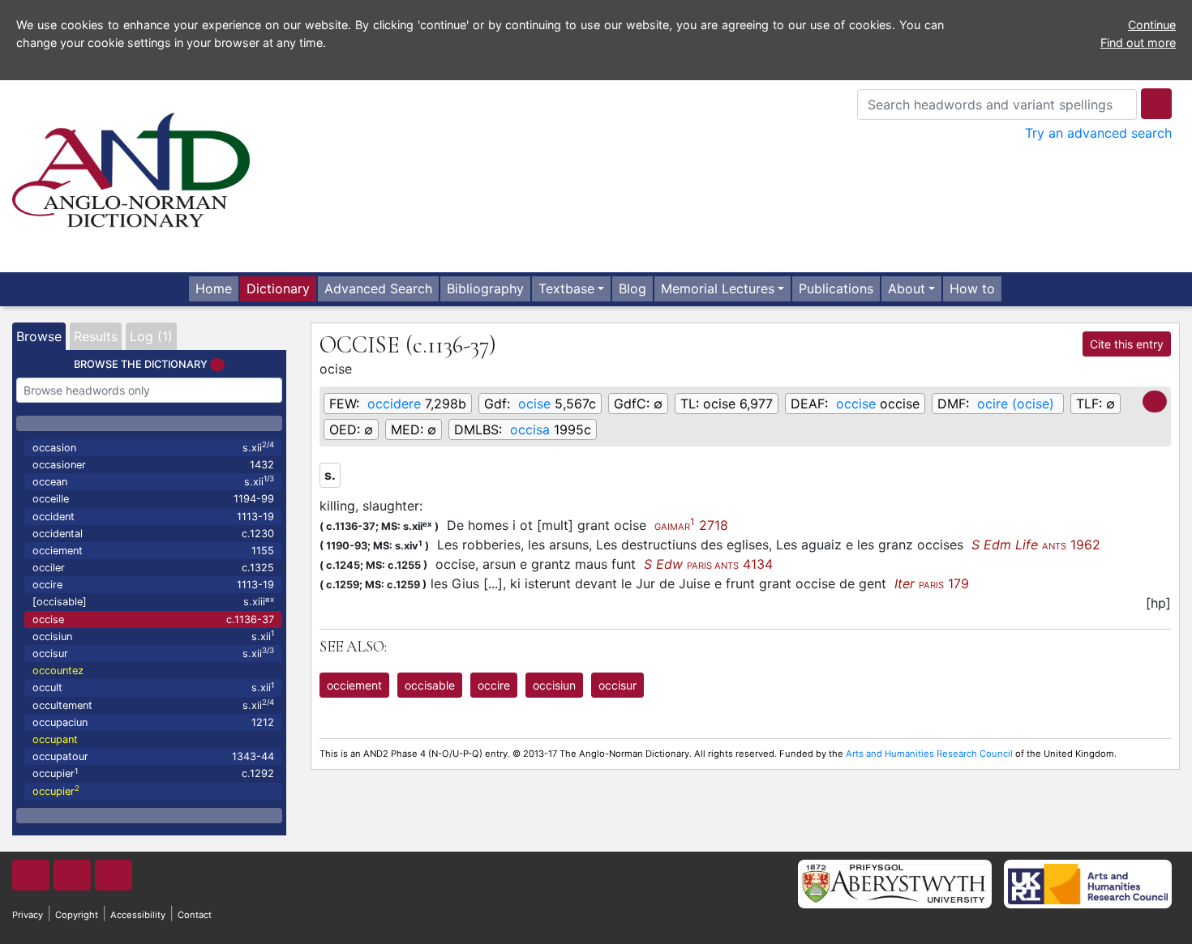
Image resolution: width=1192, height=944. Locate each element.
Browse (39, 336)
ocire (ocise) (1015, 403)
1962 (1035, 544)
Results (96, 336)
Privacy (27, 915)
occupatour (153, 756)
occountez (58, 670)
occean (153, 481)
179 (931, 583)
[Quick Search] (1156, 103)
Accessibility (137, 915)
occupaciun (153, 722)
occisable (430, 685)
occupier (153, 773)
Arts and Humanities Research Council (929, 753)
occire (153, 585)
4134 (708, 564)
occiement (153, 551)
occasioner (153, 465)
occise (153, 619)
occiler (153, 568)
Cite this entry (1127, 344)
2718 (691, 525)
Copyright (76, 915)
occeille (153, 499)
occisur (153, 653)
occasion (153, 447)
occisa (530, 429)
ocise (534, 403)
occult (153, 687)
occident (153, 516)
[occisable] (153, 602)
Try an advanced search (1098, 133)
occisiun (153, 636)
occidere (394, 403)
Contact (195, 915)
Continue (1152, 25)
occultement (153, 704)
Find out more (1138, 42)
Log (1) (151, 336)
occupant (55, 739)
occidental (153, 534)
